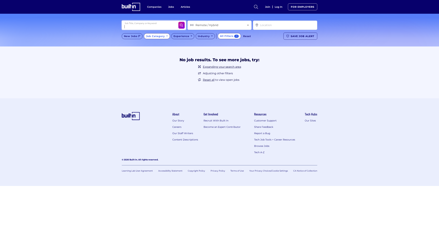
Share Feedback (263, 126)
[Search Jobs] (181, 25)
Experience (182, 36)
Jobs (171, 6)
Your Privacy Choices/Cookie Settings (268, 170)
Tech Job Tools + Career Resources (274, 139)
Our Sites (310, 120)
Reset (247, 36)
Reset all (209, 79)
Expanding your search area (222, 66)
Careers (176, 126)
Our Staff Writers (182, 133)
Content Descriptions (185, 139)
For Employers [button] (302, 6)
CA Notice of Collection (305, 170)
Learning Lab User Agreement (137, 170)
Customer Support (265, 120)
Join (267, 6)
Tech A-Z (259, 152)
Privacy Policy (218, 170)
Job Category (156, 36)
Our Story (178, 120)
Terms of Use (237, 170)
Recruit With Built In (216, 120)
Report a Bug (262, 133)
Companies (154, 6)
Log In (278, 6)
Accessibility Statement (170, 170)
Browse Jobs (261, 146)
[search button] (256, 7)
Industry (204, 36)
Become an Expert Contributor (222, 126)
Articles (185, 6)
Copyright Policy (196, 170)
